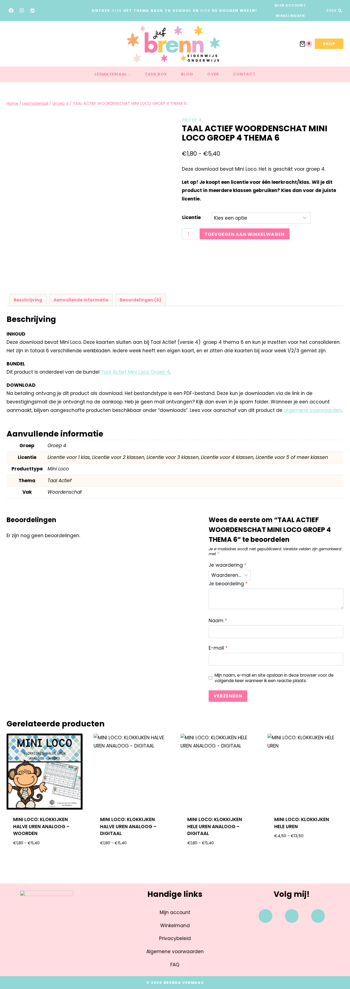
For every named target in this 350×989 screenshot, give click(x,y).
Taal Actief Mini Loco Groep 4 (135, 372)
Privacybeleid (175, 938)
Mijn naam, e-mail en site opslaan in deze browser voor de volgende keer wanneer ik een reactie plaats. (274, 678)
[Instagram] (22, 10)
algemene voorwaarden (313, 410)
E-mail (218, 648)
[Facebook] (11, 10)
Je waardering (227, 565)
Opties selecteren (305, 853)
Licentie (191, 217)
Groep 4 (192, 120)
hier (117, 10)
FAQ (174, 964)
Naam (218, 621)
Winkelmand (175, 925)
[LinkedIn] (32, 10)
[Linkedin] (318, 916)
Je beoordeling (228, 584)
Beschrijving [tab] (28, 300)
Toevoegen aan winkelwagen (245, 234)
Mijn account (290, 5)
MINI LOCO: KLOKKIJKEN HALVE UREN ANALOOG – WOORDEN (41, 826)
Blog (187, 74)
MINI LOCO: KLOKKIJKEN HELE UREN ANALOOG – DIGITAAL (214, 826)
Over (213, 74)
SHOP (329, 43)
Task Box (156, 74)
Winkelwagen (290, 15)
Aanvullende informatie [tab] (81, 300)
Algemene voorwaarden (175, 951)
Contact (244, 74)
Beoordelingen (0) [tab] (140, 300)
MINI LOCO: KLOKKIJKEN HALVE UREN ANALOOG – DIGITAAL (128, 826)
